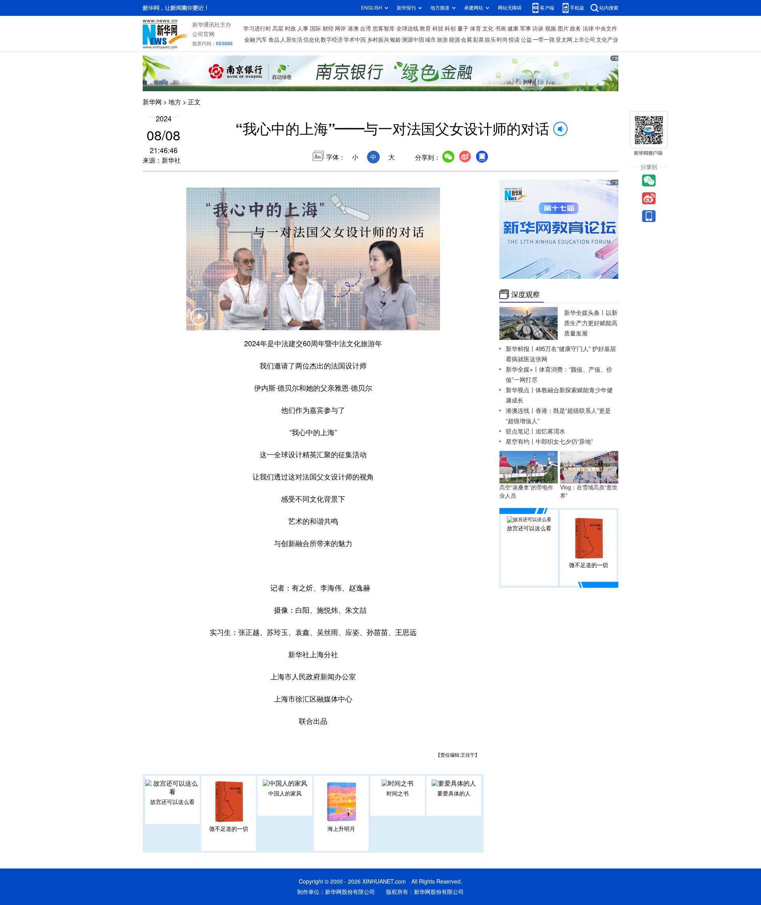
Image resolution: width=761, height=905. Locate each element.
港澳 (353, 28)
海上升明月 (341, 829)
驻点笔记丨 (520, 431)
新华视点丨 (520, 390)
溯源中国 (413, 39)
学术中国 (355, 39)
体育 (475, 28)
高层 (277, 28)
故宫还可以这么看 (172, 802)
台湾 (365, 28)
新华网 (152, 102)
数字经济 (332, 39)
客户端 (547, 7)
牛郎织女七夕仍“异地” (564, 442)
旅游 (442, 39)
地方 (174, 102)
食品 (273, 39)
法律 (588, 28)
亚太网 (564, 39)
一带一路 (544, 39)
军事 (525, 28)
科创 (450, 28)
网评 (340, 28)
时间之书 (397, 793)
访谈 (537, 28)
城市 (430, 39)
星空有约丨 (520, 442)
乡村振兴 (378, 39)
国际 (315, 28)
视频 (550, 28)
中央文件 (606, 28)
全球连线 (407, 28)
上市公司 (584, 39)
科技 (438, 28)
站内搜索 (608, 7)
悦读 (514, 39)
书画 (500, 28)
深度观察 (525, 294)
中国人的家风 (285, 793)
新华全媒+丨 (522, 369)
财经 (328, 28)
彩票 (478, 39)
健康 (512, 28)
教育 (425, 28)
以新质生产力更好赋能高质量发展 (591, 323)
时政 (290, 28)
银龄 (395, 39)
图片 (563, 28)
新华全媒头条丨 (585, 313)
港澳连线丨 (520, 411)
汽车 (261, 39)
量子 (462, 28)
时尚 (502, 39)
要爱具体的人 (453, 793)
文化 (487, 28)
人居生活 (291, 39)
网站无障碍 (510, 7)
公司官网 (203, 34)
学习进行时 (257, 28)
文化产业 (607, 39)
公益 (526, 39)
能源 (454, 39)
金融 (249, 39)
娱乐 (490, 39)
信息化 (311, 39)
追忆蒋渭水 (550, 431)
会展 (466, 39)
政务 (575, 28)
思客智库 (384, 28)
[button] (199, 322)
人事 (302, 28)
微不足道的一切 (228, 829)
